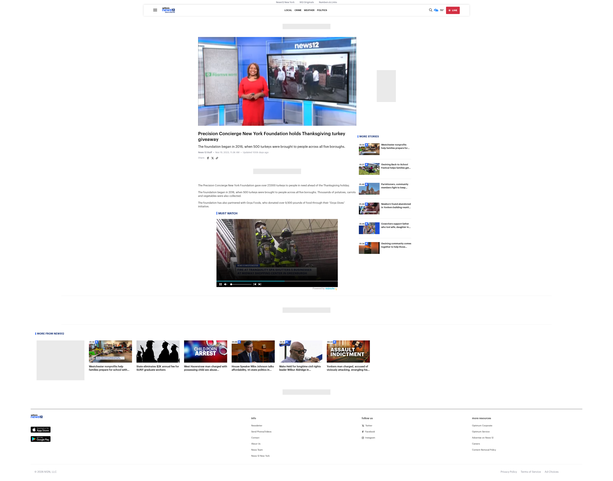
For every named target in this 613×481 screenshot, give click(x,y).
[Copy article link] (217, 158)
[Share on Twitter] (212, 158)
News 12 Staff (205, 152)
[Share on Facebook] (208, 158)
